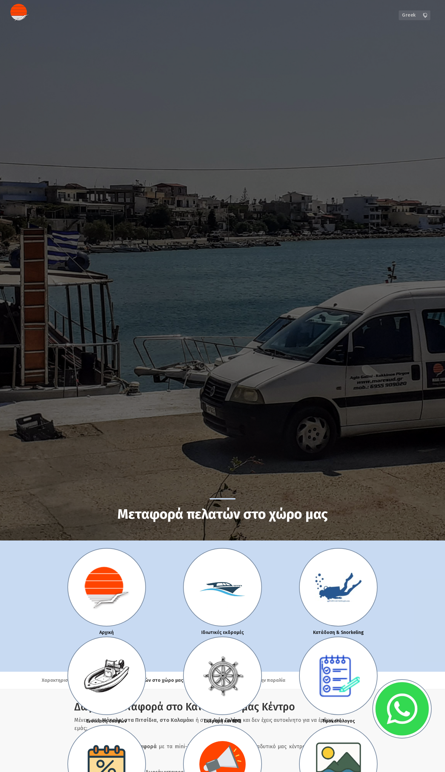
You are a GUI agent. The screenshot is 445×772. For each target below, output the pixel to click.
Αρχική (106, 632)
